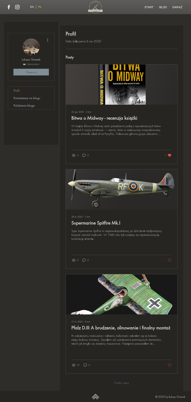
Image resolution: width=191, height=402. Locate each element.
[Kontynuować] (95, 396)
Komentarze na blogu (27, 98)
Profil (17, 90)
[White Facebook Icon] (9, 7)
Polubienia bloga (24, 105)
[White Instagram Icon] (17, 7)
